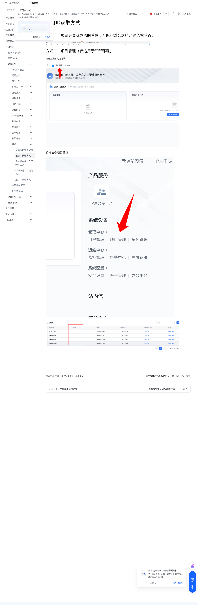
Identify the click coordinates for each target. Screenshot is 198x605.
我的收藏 (187, 13)
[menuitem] (19, 52)
